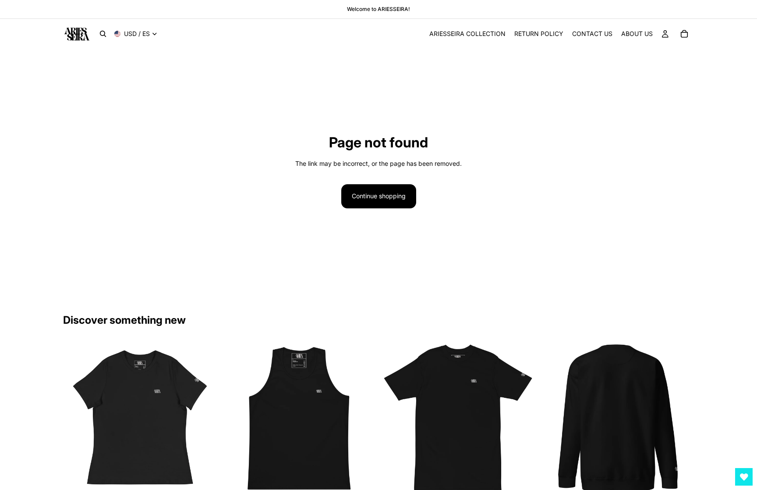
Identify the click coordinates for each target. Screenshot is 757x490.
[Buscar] (103, 33)
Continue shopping (379, 196)
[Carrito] (684, 33)
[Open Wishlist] (744, 477)
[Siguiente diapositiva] (204, 418)
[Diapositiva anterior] (76, 418)
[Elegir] (203, 482)
